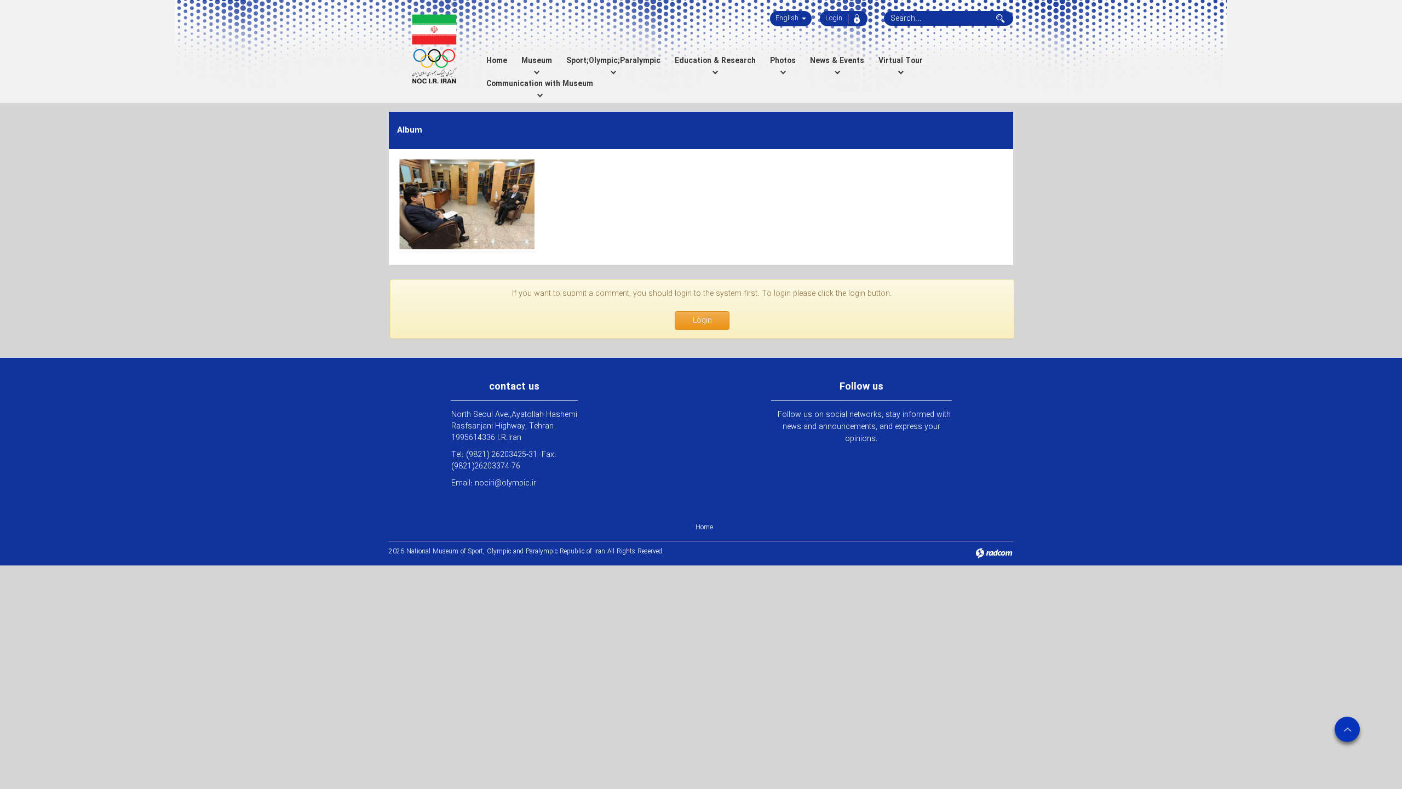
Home (704, 527)
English (788, 18)
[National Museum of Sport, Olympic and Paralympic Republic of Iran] (434, 49)
